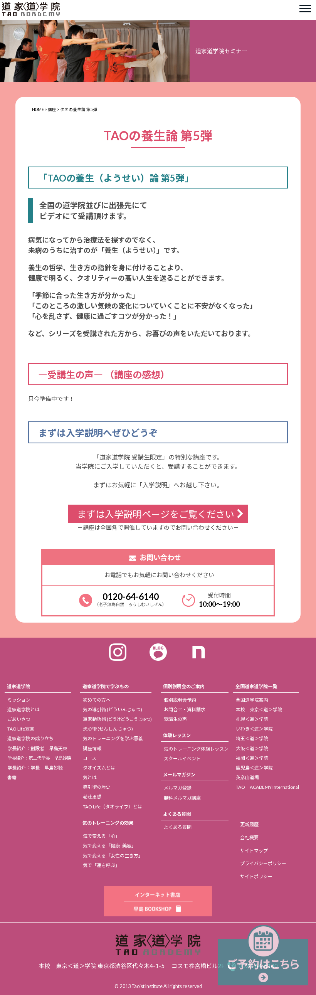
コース (89, 758)
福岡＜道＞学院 (252, 758)
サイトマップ (254, 851)
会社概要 (249, 837)
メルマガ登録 (178, 788)
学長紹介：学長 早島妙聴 (35, 768)
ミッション (18, 700)
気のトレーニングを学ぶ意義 (113, 738)
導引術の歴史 (97, 787)
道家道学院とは (23, 709)
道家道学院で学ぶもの (105, 686)
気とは (90, 777)
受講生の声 (175, 719)
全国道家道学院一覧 (256, 686)
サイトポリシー (256, 876)
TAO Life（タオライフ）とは (112, 807)
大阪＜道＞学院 (252, 748)
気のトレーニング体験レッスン (196, 749)
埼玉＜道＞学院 (252, 738)
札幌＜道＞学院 (252, 719)
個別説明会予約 (180, 700)
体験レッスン (177, 735)
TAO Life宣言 (20, 729)
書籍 (12, 777)
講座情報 (92, 748)
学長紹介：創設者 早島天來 (37, 748)
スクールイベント (182, 758)
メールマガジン (179, 775)
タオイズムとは (99, 768)
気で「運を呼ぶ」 (101, 865)
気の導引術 (112, 709)
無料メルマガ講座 (182, 798)
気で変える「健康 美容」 (109, 846)
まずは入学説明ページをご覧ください (155, 514)
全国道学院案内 (252, 700)
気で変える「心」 (101, 836)
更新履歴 (249, 824)
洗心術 (108, 729)
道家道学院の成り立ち (30, 738)
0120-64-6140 (131, 596)
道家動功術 (117, 719)
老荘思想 (92, 797)
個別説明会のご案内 (184, 686)
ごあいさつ (18, 719)
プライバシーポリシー (263, 863)
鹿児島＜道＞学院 (254, 768)
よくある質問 (177, 814)
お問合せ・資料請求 (184, 709)
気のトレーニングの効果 (107, 823)
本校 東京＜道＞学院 (259, 709)
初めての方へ (97, 700)
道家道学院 (18, 686)
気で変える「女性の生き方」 (113, 856)
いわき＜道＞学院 (254, 729)
